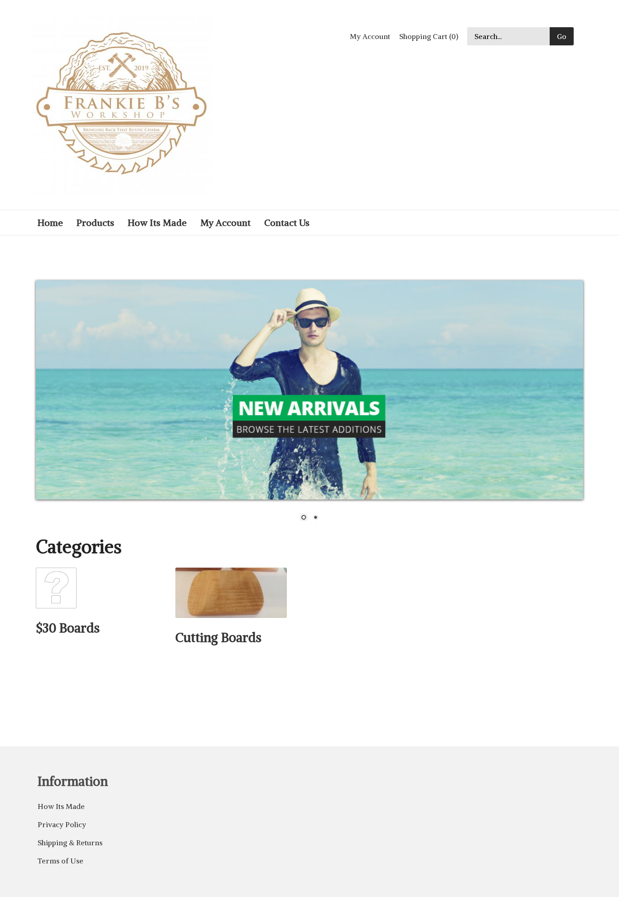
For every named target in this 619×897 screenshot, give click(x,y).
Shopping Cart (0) (428, 36)
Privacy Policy (62, 824)
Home (50, 222)
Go (561, 36)
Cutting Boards (218, 637)
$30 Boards (68, 628)
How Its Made (157, 222)
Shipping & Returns (70, 842)
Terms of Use (60, 860)
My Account (370, 36)
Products (95, 222)
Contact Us (287, 222)
